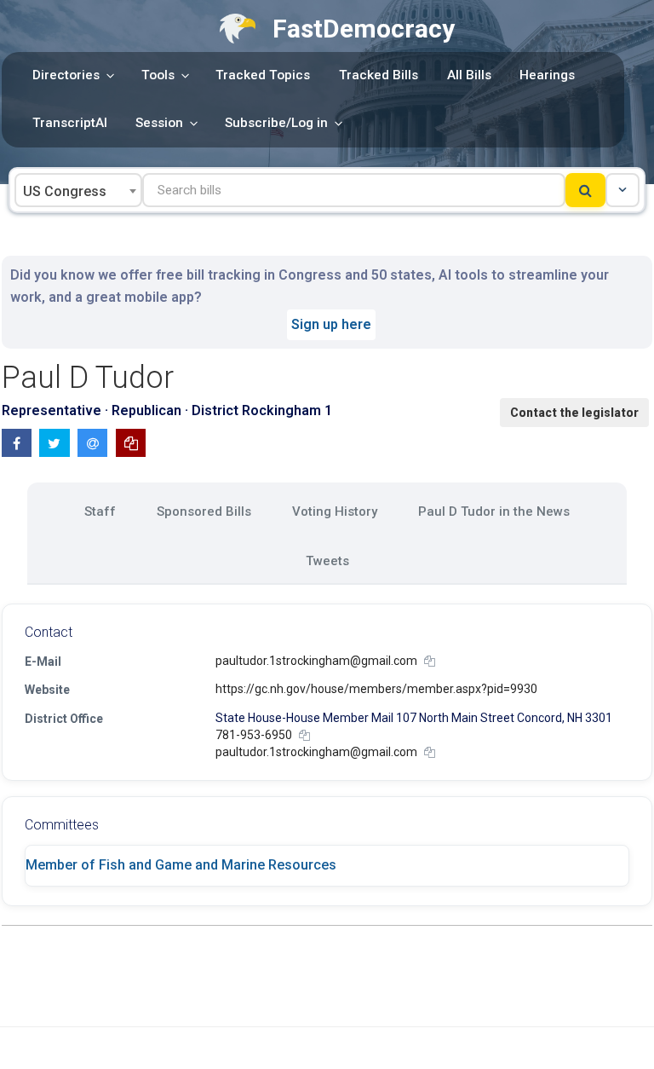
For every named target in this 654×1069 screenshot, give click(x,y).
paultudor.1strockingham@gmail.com (316, 660)
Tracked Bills (378, 75)
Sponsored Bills (204, 511)
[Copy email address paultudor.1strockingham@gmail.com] (429, 661)
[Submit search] (585, 190)
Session (159, 122)
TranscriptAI (69, 122)
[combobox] (78, 190)
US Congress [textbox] (64, 191)
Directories (66, 75)
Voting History (334, 511)
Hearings (547, 75)
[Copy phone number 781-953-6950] (304, 735)
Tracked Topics (262, 75)
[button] (622, 190)
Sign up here (331, 324)
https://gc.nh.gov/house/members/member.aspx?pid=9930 (376, 689)
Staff (100, 511)
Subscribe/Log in (276, 122)
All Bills (469, 75)
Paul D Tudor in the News (494, 511)
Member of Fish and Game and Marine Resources (181, 865)
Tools (158, 75)
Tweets (327, 561)
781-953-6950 (253, 735)
